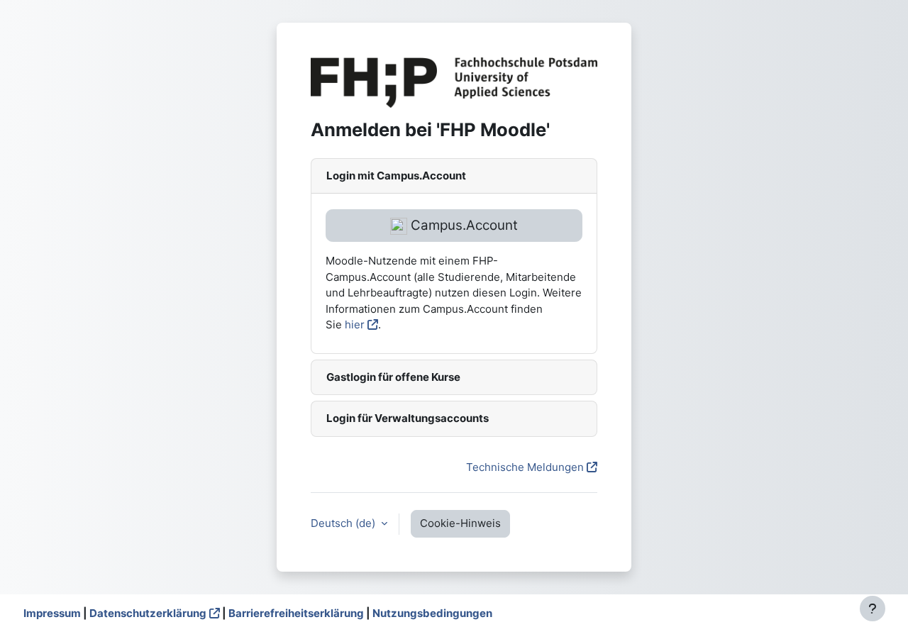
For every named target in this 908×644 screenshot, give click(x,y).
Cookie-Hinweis (460, 523)
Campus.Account (462, 225)
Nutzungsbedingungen (432, 613)
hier (355, 324)
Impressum (52, 613)
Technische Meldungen (525, 467)
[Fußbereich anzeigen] (872, 608)
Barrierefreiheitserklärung (296, 613)
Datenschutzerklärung (147, 613)
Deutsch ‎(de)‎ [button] (344, 523)
